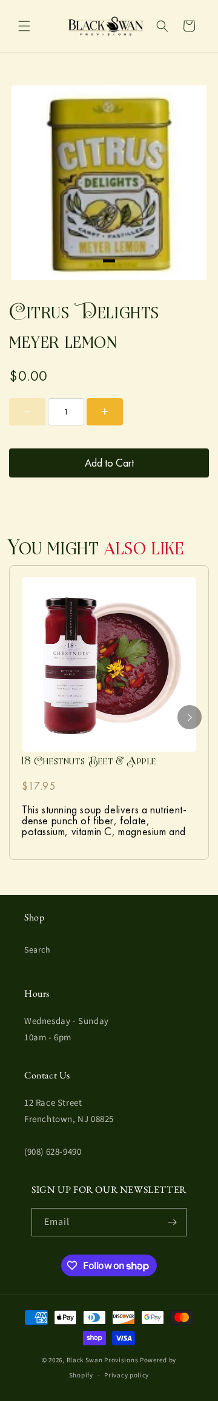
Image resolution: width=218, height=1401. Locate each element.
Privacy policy (126, 1375)
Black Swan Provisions (103, 1360)
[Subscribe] (172, 1222)
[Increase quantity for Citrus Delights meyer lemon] (105, 411)
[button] (24, 26)
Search (37, 949)
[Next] (189, 717)
